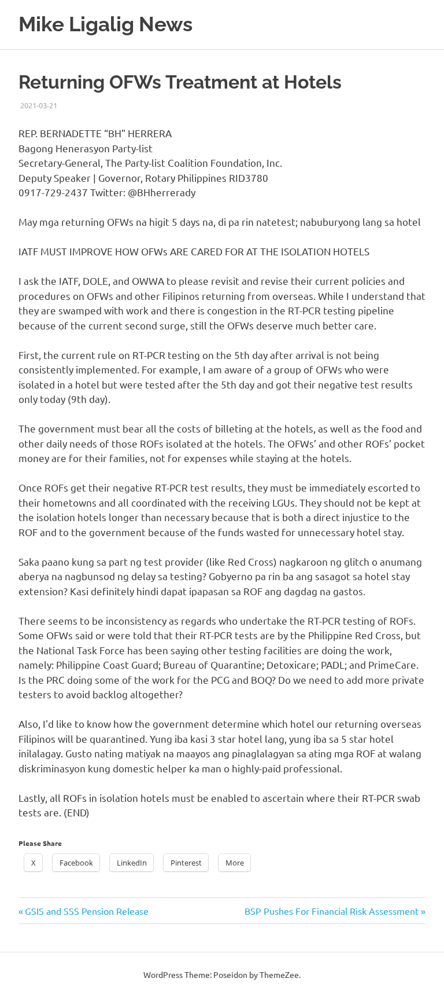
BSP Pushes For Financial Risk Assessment (332, 911)
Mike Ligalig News (105, 24)
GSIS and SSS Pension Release (86, 911)
